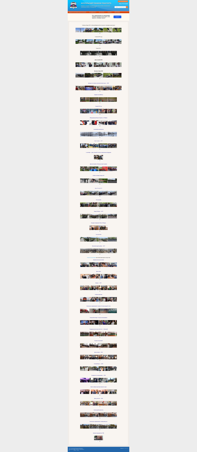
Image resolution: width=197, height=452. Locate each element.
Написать (117, 16)
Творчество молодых (91, 257)
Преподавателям (92, 12)
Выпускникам (117, 12)
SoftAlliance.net (125, 448)
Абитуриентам (101, 12)
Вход (120, 3)
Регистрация (125, 3)
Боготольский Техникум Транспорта (96, 3)
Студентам (109, 12)
